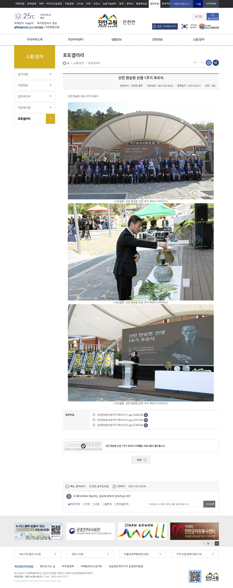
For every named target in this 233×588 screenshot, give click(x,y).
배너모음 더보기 (217, 543)
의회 (88, 3)
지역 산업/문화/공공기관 (189, 554)
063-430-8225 (165, 85)
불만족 (108, 504)
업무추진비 (24, 96)
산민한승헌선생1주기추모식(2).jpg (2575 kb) (120, 419)
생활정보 (116, 39)
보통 (97, 504)
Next (212, 543)
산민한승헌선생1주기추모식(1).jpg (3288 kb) (120, 414)
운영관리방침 (126, 566)
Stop (208, 543)
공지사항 (23, 74)
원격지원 (166, 3)
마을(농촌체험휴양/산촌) (136, 554)
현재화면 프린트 (209, 63)
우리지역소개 (34, 39)
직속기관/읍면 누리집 (30, 554)
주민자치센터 (75, 39)
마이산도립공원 (54, 3)
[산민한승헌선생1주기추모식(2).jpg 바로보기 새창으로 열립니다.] (146, 419)
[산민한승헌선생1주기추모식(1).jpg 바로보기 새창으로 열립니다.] (146, 414)
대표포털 (20, 3)
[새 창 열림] (28, 27)
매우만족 (75, 504)
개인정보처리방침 (23, 566)
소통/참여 (198, 39)
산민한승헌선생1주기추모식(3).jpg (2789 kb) (120, 425)
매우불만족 (123, 504)
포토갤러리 (24, 118)
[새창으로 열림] (38, 531)
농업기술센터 (109, 3)
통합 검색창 (213, 19)
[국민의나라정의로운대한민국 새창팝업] (208, 26)
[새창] (195, 576)
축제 (41, 3)
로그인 (198, 16)
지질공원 (69, 3)
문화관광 (31, 3)
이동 (198, 4)
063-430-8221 (34, 576)
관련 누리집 (77, 554)
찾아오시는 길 (47, 566)
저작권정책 (68, 566)
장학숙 (130, 3)
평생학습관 (141, 3)
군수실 (80, 3)
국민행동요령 (52, 27)
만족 (87, 504)
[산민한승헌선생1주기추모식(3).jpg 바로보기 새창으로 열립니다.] (146, 425)
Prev (204, 543)
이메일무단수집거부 (91, 566)
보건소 (96, 3)
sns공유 (216, 63)
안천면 (129, 22)
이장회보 (23, 85)
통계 (121, 3)
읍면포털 (154, 3)
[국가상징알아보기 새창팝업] (187, 26)
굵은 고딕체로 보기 (166, 26)
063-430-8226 (137, 486)
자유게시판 (24, 107)
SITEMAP (211, 3)
